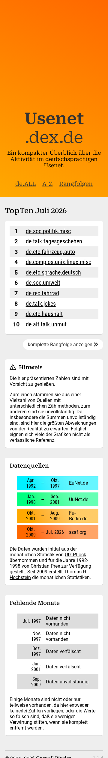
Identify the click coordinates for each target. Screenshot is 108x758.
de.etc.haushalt (44, 313)
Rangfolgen (76, 183)
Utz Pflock (75, 554)
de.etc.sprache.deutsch (53, 272)
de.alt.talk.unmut (46, 324)
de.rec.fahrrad (42, 293)
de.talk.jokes (41, 303)
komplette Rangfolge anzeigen (61, 344)
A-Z (47, 183)
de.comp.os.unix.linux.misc (58, 262)
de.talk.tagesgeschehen (54, 241)
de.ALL (25, 183)
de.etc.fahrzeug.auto (50, 251)
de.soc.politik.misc (48, 231)
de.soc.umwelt (43, 282)
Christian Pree (45, 566)
